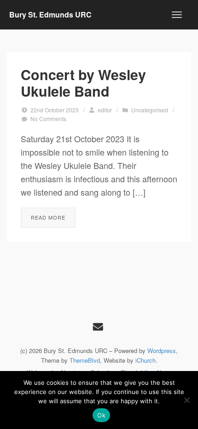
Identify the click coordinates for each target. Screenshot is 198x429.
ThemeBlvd (85, 360)
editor (105, 110)
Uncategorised (149, 110)
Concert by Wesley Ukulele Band (83, 82)
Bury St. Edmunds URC (50, 14)
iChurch (145, 360)
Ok (101, 415)
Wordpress (161, 350)
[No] (186, 400)
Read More (48, 217)
